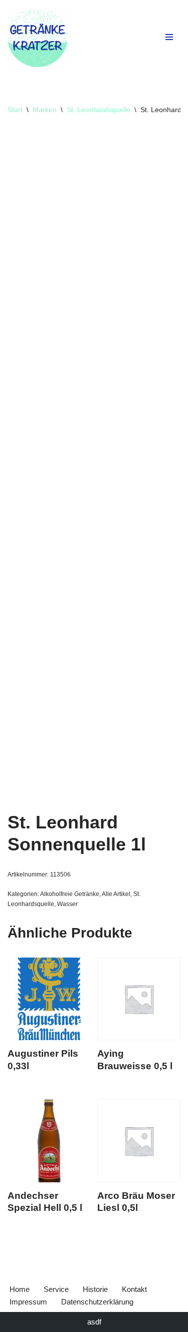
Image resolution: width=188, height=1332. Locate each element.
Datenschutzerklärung (97, 1301)
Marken (45, 110)
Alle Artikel (116, 894)
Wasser (67, 904)
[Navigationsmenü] (169, 37)
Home (20, 1289)
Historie (95, 1289)
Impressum (28, 1301)
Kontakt (134, 1289)
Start (15, 110)
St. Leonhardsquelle (98, 110)
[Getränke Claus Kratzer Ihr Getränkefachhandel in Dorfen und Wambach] (38, 37)
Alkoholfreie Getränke (69, 894)
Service (56, 1289)
